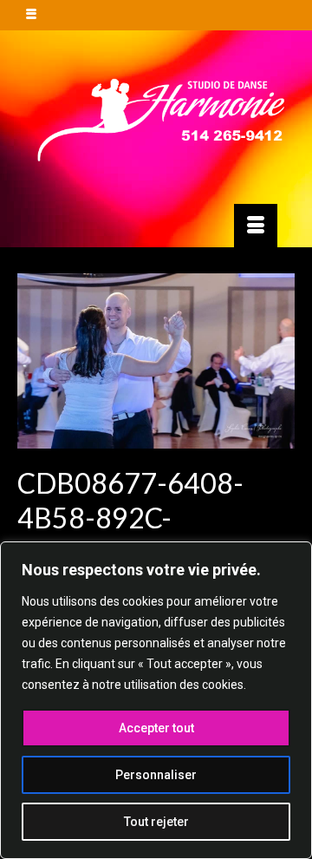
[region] (156, 700)
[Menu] (255, 225)
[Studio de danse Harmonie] (156, 117)
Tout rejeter (156, 822)
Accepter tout (156, 728)
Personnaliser (156, 775)
